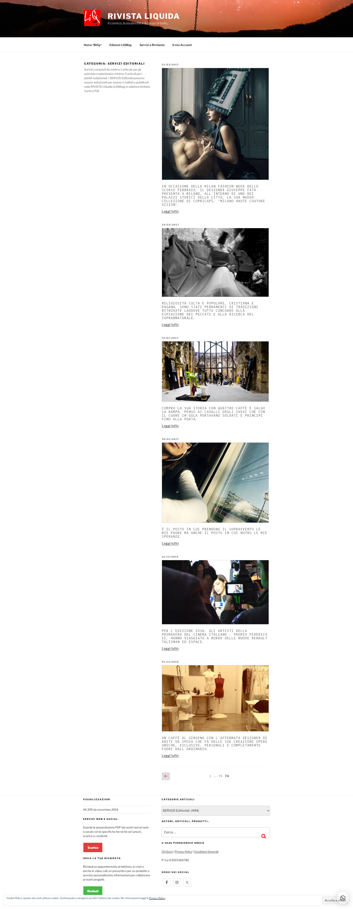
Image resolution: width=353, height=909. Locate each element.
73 (220, 776)
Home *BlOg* (93, 45)
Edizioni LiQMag (120, 45)
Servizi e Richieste (152, 45)
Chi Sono (167, 851)
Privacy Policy (183, 851)
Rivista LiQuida (144, 16)
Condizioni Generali (206, 851)
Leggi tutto (170, 211)
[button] (343, 898)
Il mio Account (182, 45)
